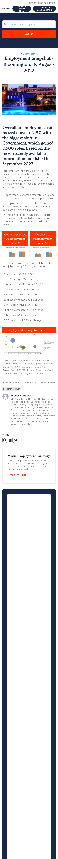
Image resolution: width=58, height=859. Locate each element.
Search (29, 34)
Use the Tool (18, 475)
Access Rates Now (22, 9)
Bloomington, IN (30, 54)
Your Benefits (44, 8)
